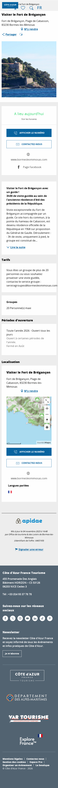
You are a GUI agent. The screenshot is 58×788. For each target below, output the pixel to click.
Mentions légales (13, 758)
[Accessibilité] (15, 8)
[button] (31, 8)
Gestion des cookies (14, 762)
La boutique (42, 765)
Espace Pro (36, 762)
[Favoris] (23, 8)
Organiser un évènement (17, 765)
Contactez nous (35, 758)
